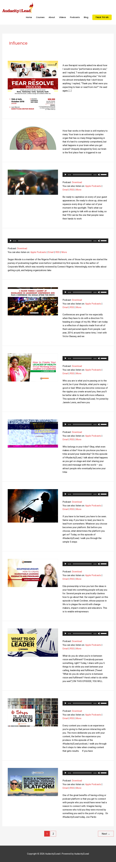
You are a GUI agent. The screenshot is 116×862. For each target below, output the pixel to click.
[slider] (104, 174)
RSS (72, 189)
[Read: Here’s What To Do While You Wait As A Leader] (33, 642)
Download (77, 182)
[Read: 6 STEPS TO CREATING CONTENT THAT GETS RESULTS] (33, 712)
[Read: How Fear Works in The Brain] (33, 137)
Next (106, 833)
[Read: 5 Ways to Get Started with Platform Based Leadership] (33, 505)
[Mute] (99, 174)
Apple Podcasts (93, 186)
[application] (85, 174)
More (78, 189)
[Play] (65, 174)
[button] (102, 17)
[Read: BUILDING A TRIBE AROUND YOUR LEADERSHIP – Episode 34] (33, 433)
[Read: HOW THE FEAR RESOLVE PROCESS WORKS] (33, 85)
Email (65, 189)
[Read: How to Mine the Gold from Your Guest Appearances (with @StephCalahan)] (33, 182)
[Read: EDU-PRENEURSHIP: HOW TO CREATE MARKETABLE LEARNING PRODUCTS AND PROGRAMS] (33, 572)
